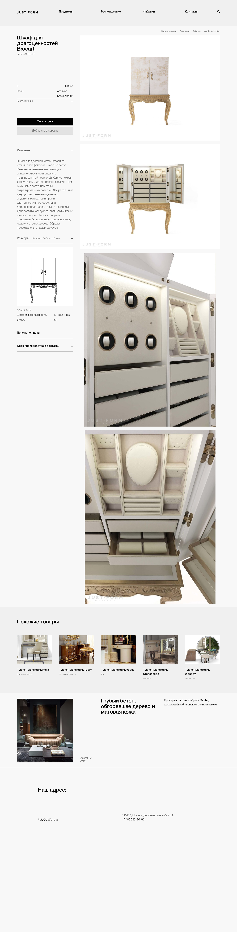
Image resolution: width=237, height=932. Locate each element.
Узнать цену (45, 121)
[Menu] (211, 11)
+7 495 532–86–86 (133, 820)
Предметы (66, 12)
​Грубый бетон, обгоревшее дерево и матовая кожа (128, 707)
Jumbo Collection (212, 31)
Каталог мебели (168, 31)
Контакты (191, 12)
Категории (184, 31)
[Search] (218, 11)
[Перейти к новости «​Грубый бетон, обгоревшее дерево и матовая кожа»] (45, 730)
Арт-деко (62, 91)
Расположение (111, 12)
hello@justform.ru (48, 820)
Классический (65, 96)
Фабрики (149, 12)
